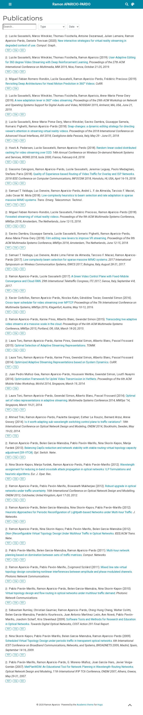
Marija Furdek (42, 464)
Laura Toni (15, 340)
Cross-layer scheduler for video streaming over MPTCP (39, 302)
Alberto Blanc (65, 319)
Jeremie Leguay (99, 169)
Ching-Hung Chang (100, 610)
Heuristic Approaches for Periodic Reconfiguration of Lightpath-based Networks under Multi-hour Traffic (68, 512)
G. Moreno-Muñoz (79, 662)
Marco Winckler (42, 36)
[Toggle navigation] (10, 4)
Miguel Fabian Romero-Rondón (29, 79)
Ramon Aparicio (88, 57)
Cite (15, 50)
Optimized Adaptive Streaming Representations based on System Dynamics (61, 362)
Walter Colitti (122, 610)
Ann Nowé (108, 614)
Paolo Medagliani (122, 169)
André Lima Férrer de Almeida (70, 255)
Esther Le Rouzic (92, 417)
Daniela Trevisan (37, 40)
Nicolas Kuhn (70, 298)
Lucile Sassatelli (20, 36)
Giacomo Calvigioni (21, 169)
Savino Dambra (94, 121)
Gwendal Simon (112, 298)
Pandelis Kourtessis (49, 614)
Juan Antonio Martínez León (82, 614)
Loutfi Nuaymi (126, 374)
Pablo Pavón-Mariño (83, 443)
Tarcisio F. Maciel (123, 190)
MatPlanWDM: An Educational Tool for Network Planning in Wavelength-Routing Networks (78, 666)
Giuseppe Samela (117, 121)
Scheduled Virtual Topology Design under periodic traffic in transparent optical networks (58, 640)
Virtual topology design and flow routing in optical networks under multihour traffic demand (60, 593)
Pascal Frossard (122, 340)
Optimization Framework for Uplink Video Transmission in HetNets (55, 379)
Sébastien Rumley (20, 610)
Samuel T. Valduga (20, 190)
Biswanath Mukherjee (81, 486)
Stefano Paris (14, 174)
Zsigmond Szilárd (79, 567)
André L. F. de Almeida (95, 190)
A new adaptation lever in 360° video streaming (43, 100)
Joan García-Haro (103, 662)
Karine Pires (48, 319)
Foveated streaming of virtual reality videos (32, 216)
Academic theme (85, 704)
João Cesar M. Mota (18, 195)
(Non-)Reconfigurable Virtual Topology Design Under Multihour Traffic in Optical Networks (59, 533)
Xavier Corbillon (19, 298)
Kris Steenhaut (46, 619)
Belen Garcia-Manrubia (54, 443)
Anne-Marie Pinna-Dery (115, 95)
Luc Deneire (41, 190)
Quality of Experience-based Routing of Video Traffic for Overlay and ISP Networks (83, 174)
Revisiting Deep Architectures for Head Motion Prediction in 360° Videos (50, 83)
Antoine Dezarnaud (90, 36)
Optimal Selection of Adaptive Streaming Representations (50, 345)
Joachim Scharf (26, 619)
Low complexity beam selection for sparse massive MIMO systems (65, 259)
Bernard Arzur (113, 417)
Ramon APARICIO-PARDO (71, 4)
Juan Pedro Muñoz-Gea (24, 374)
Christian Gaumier (45, 610)
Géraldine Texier (90, 298)
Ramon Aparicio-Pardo (88, 79)
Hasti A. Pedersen (21, 147)
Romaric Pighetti (16, 126)
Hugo (100, 704)
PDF (8, 50)
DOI (22, 50)
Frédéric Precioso (115, 79)
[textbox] (19, 27)
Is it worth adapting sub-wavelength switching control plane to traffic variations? (72, 422)
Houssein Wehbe (83, 374)
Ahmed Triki (16, 417)
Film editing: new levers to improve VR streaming (76, 238)
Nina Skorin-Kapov (110, 443)
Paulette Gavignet (67, 417)
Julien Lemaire (114, 36)
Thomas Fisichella (65, 36)
